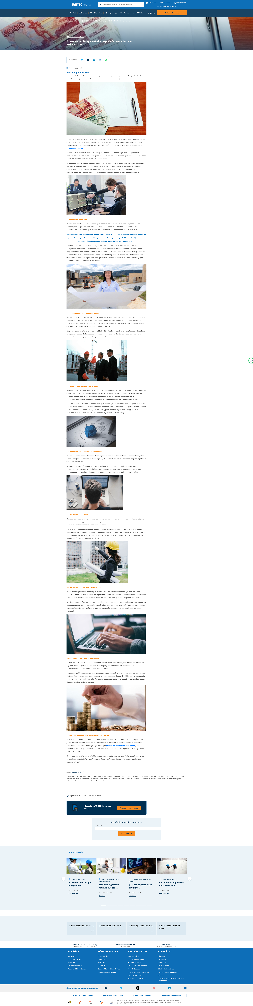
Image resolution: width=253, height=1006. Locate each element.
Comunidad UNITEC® (142, 995)
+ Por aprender (128, 13)
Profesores (162, 962)
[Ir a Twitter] (121, 988)
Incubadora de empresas (167, 972)
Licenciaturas (103, 959)
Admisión (71, 962)
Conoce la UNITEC (75, 959)
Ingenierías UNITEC (77, 796)
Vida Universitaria (77, 879)
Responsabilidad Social (76, 969)
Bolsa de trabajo (164, 966)
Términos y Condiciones (82, 995)
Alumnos (161, 956)
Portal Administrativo (171, 995)
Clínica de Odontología (166, 969)
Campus (71, 956)
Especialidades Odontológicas (109, 969)
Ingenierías (102, 966)
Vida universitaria (125, 21)
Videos (141, 13)
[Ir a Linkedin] (169, 989)
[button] (190, 879)
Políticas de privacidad (113, 995)
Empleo (84, 13)
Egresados (162, 959)
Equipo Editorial (80, 72)
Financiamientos (134, 962)
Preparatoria (103, 956)
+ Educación (97, 13)
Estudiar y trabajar (135, 975)
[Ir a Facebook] (106, 989)
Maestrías (101, 962)
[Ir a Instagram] (137, 989)
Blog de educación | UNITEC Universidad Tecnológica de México (92, 21)
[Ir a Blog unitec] (185, 989)
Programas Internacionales (138, 972)
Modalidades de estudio (107, 972)
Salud (73, 13)
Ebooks (152, 13)
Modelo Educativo (135, 969)
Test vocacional (134, 956)
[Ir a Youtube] (154, 989)
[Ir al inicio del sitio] (81, 4)
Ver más (71, 893)
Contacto (161, 975)
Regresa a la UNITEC (136, 978)
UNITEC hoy (112, 13)
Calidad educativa (75, 966)
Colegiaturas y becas (136, 959)
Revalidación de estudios (137, 966)
